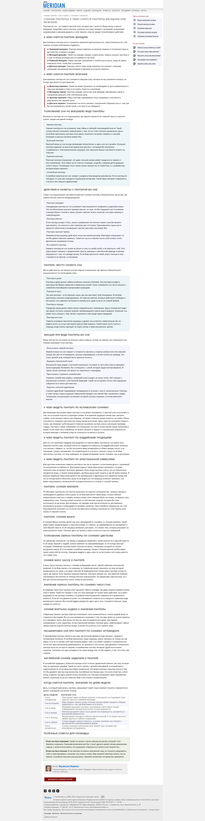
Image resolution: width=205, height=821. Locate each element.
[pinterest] (49, 792)
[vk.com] (45, 792)
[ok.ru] (54, 792)
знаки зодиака (68, 11)
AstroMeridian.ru (60, 797)
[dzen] (58, 792)
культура (116, 11)
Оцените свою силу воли (146, 63)
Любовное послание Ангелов (147, 36)
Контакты (55, 813)
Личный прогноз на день (146, 24)
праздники (125, 11)
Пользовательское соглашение (71, 813)
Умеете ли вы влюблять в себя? (149, 47)
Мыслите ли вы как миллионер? (149, 55)
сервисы (136, 11)
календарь (96, 11)
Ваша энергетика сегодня (146, 20)
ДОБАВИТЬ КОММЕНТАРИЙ (60, 779)
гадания (87, 11)
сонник (47, 11)
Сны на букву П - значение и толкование (73, 15)
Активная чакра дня (144, 28)
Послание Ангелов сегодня (147, 32)
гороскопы (56, 11)
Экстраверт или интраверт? (147, 59)
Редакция (47, 813)
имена (79, 11)
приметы (107, 11)
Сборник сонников (50, 15)
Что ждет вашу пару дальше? (148, 51)
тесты (143, 11)
